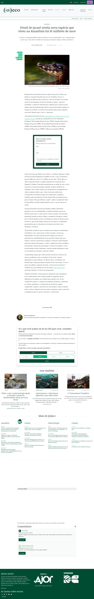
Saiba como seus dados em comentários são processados (52, 523)
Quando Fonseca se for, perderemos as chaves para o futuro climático (35, 428)
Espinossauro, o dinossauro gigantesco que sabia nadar (47, 394)
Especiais (50, 9)
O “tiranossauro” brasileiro (78, 393)
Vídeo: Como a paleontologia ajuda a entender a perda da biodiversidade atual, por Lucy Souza (16, 396)
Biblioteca (71, 9)
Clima (81, 18)
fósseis (21, 54)
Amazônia (20, 59)
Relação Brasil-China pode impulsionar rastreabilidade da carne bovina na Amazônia (11, 451)
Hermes (24, 530)
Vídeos (6, 390)
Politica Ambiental (88, 18)
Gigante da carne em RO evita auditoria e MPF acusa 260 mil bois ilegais (10, 436)
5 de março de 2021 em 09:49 (25, 533)
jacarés (20, 55)
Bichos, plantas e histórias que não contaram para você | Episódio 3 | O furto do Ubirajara (57, 429)
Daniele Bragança (11, 408)
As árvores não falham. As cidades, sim (81, 428)
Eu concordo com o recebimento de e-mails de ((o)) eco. (48, 160)
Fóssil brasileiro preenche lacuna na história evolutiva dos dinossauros (58, 447)
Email (37, 152)
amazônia (20, 52)
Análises (64, 9)
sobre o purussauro (59, 267)
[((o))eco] (12, 10)
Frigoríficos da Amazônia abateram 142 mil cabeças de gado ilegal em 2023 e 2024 (11, 443)
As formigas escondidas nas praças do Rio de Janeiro (82, 441)
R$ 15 (26, 356)
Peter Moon (78, 402)
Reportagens (34, 9)
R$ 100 (67, 356)
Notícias (26, 9)
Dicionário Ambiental (83, 10)
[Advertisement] (82, 227)
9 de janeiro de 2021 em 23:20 (26, 548)
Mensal (33, 352)
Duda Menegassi (37, 45)
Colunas (57, 9)
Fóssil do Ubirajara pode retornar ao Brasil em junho (34, 445)
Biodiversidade (75, 18)
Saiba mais (3, 588)
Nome (37, 146)
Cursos (90, 9)
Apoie (90, 2)
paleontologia (19, 57)
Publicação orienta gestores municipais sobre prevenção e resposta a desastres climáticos (80, 435)
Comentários (46, 307)
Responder (22, 540)
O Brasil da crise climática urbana (81, 447)
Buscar (76, 2)
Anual (60, 352)
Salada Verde (44, 10)
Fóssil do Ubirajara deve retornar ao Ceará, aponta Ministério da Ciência (34, 440)
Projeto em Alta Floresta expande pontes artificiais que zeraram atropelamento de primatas (10, 429)
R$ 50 (53, 356)
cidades (75, 423)
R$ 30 (40, 356)
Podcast (49, 426)
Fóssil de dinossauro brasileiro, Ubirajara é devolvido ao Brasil (33, 434)
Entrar (4, 596)
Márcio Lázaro (21, 408)
